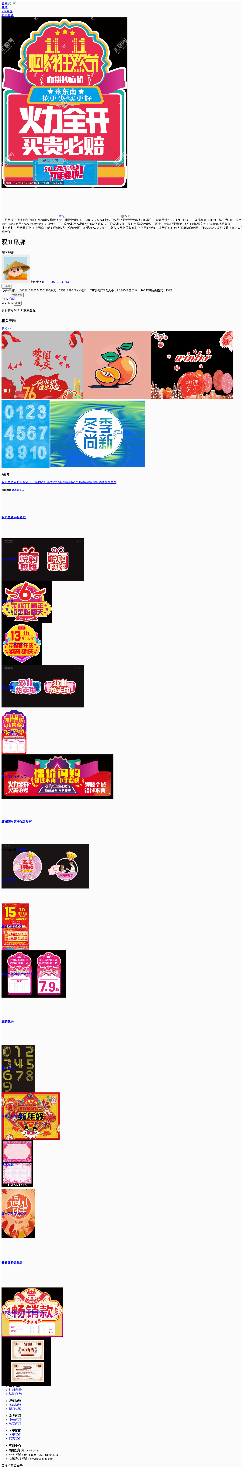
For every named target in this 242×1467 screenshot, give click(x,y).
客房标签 (95, 482)
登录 (19, 1389)
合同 (12, 299)
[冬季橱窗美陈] (192, 398)
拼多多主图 (108, 482)
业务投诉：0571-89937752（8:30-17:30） (35, 1454)
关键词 (5, 474)
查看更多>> (18, 490)
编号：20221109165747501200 (30, 290)
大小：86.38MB (118, 290)
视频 (5, 7)
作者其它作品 (9, 849)
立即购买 (8, 303)
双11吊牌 (20, 482)
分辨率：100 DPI (140, 290)
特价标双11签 (74, 482)
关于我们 (15, 1434)
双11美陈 (47, 482)
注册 (12, 1389)
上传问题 (15, 1419)
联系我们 (15, 1438)
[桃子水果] (117, 398)
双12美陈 (59, 482)
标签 (86, 482)
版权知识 (15, 1408)
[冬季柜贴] (98, 466)
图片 (5, 3)
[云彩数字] (26, 466)
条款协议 (15, 1404)
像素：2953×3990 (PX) (65, 290)
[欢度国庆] (42, 398)
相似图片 (6, 490)
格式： (94, 290)
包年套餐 (8, 15)
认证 (12, 1393)
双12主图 (8, 482)
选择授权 (17, 294)
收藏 (17, 303)
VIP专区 (7, 11)
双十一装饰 (33, 482)
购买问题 (15, 1423)
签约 (19, 1393)
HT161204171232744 (55, 281)
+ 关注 (6, 286)
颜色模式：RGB (161, 290)
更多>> (6, 328)
